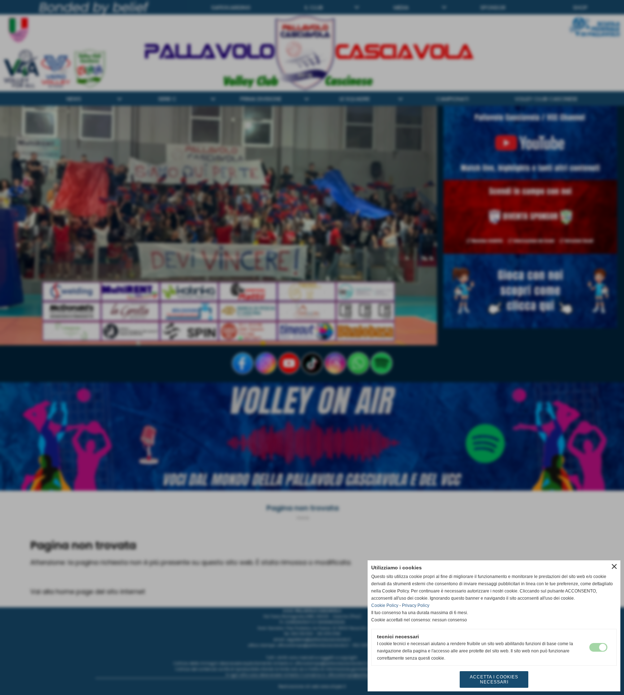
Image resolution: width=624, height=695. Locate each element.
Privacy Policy (415, 605)
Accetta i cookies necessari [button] (494, 679)
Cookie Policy (384, 605)
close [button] (614, 566)
